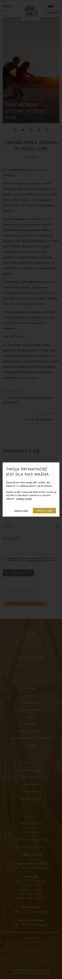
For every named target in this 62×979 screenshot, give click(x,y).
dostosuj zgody (24, 498)
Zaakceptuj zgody (44, 510)
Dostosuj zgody (21, 510)
